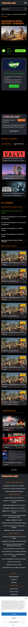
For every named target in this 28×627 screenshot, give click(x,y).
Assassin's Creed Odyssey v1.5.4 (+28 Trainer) (11, 229)
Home (2, 14)
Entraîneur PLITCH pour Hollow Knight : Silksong (14, 523)
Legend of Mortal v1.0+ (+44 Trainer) (14, 497)
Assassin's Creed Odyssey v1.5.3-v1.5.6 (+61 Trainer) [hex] (13, 223)
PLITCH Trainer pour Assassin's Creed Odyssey (11, 212)
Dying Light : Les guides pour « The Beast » (14, 485)
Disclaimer (14, 582)
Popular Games (14, 588)
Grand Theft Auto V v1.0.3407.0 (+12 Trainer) (14, 567)
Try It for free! (20, 50)
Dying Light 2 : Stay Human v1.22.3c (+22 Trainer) (14, 541)
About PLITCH (14, 86)
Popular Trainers (14, 591)
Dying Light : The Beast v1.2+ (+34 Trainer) (14, 508)
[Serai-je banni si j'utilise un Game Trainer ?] (14, 440)
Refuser (14, 618)
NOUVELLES (7, 144)
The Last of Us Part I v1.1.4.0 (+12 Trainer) (14, 548)
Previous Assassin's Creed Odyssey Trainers (12, 241)
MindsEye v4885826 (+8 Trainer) (14, 520)
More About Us (14, 131)
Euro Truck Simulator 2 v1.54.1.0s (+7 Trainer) (14, 559)
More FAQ (14, 469)
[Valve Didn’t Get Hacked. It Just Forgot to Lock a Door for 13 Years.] (14, 154)
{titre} (13, 625)
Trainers (5, 16)
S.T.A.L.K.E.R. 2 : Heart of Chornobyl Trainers (14, 488)
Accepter (14, 614)
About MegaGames (14, 576)
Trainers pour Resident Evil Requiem (14, 491)
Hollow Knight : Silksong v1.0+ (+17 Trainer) (14, 505)
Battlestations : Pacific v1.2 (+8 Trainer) (14, 530)
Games (8, 14)
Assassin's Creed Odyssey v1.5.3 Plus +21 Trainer (13, 235)
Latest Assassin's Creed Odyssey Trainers (11, 206)
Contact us (14, 579)
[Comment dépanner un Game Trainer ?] (14, 458)
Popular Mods (14, 594)
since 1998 (21, 120)
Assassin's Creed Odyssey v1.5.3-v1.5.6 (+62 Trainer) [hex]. (13, 217)
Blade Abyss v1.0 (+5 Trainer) (14, 564)
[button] (26, 598)
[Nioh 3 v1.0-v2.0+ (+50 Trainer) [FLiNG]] (14, 423)
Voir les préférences (14, 622)
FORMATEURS (20, 144)
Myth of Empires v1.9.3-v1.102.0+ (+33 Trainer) (14, 551)
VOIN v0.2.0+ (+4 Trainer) (14, 561)
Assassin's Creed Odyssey (19, 14)
